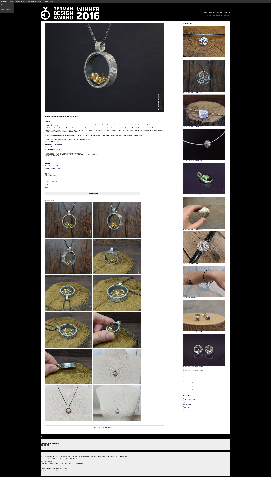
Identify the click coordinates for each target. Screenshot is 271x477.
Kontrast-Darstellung (63, 468)
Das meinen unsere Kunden (34, 1)
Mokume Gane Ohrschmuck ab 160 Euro (193, 332)
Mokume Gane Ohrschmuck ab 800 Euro (193, 374)
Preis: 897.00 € (50, 175)
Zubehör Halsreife (187, 404)
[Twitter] (45, 445)
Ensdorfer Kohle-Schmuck (189, 399)
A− (42, 468)
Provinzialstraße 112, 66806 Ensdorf (50, 458)
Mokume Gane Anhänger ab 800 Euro (192, 160)
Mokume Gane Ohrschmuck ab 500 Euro (193, 370)
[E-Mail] (48, 445)
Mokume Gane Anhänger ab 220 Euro (192, 92)
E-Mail (51, 1)
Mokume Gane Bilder (5, 11)
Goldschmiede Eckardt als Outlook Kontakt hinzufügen (54, 463)
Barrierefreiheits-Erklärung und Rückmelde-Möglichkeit (55, 471)
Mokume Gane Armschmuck (190, 297)
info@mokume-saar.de (82, 458)
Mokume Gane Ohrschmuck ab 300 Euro (193, 366)
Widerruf (46, 1)
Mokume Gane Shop (20, 1)
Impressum (72, 463)
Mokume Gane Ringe (188, 382)
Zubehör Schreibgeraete (189, 410)
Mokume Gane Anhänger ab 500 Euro (192, 126)
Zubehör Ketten (187, 407)
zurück (12, 1)
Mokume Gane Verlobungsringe (191, 389)
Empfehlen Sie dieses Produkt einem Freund (104, 427)
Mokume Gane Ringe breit (189, 386)
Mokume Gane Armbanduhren (190, 263)
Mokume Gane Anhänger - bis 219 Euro (193, 58)
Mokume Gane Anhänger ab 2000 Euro (193, 229)
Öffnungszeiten (79, 463)
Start (2, 4)
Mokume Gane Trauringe (6, 9)
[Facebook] (42, 445)
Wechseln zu (4, 1)
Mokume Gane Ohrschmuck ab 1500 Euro (193, 378)
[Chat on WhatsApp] (46, 461)
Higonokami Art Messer (189, 402)
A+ (47, 468)
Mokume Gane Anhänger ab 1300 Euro (193, 195)
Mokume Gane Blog (5, 6)
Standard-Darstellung (53, 468)
